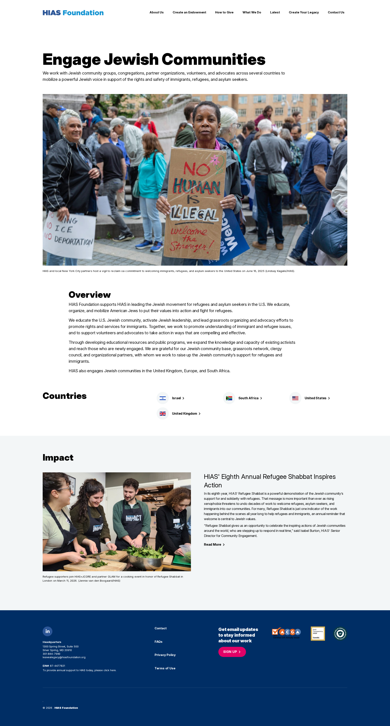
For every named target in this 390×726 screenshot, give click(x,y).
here (113, 670)
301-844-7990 (51, 653)
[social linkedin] (47, 631)
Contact (161, 628)
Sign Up (230, 652)
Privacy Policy (165, 655)
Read (212, 544)
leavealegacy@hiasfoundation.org (64, 657)
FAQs (158, 642)
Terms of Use (165, 668)
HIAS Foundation (66, 707)
